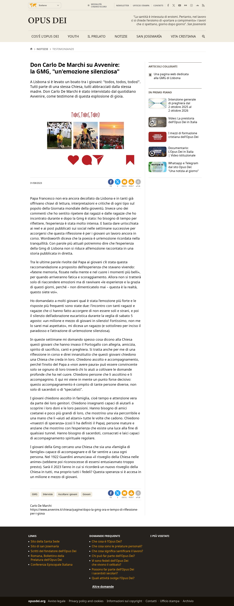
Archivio (188, 601)
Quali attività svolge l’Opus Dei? (113, 578)
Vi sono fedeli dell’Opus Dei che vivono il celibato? (110, 563)
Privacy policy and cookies (86, 601)
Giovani (86, 494)
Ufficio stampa (141, 5)
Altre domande (103, 586)
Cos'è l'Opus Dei (45, 36)
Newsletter (122, 5)
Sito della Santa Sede (45, 541)
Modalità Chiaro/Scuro (99, 5)
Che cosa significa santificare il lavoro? (117, 551)
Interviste (48, 494)
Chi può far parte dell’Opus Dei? (113, 556)
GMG (34, 494)
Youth (73, 36)
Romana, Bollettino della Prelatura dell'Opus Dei (47, 558)
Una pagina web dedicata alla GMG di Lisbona (171, 76)
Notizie (121, 36)
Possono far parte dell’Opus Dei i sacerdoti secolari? (113, 571)
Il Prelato (96, 36)
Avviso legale (56, 601)
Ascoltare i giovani (67, 494)
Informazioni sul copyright (124, 601)
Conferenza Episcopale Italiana (52, 565)
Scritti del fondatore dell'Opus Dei (53, 551)
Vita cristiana (183, 36)
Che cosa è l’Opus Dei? (107, 541)
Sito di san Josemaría (45, 546)
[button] (131, 183)
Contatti (158, 5)
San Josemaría (149, 36)
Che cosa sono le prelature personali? (117, 546)
